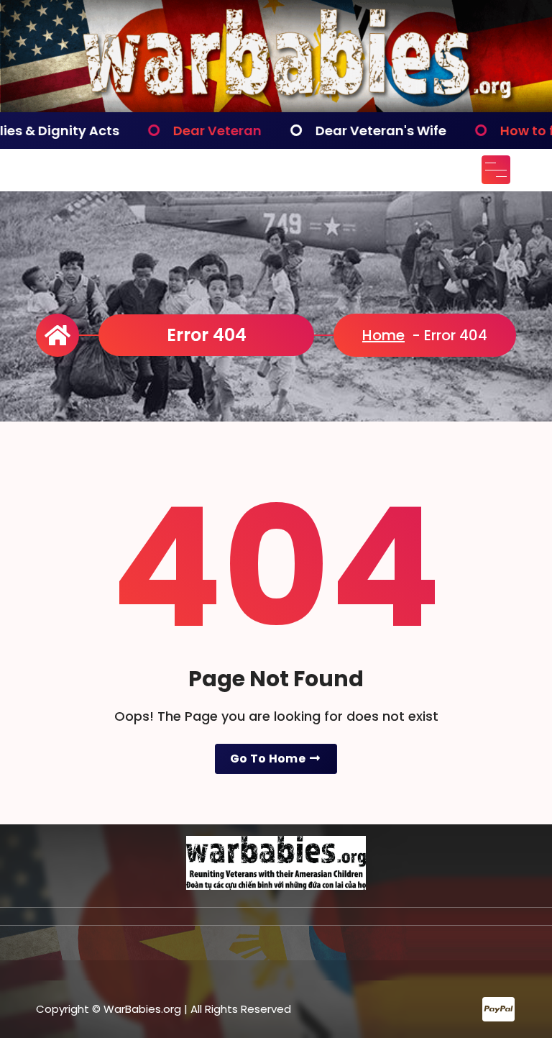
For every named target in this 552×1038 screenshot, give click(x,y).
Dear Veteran (165, 131)
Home (383, 335)
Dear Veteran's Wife (329, 131)
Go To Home (269, 758)
